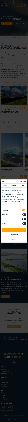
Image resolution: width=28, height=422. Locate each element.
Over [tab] (23, 185)
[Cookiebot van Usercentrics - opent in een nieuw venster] (20, 181)
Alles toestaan (14, 230)
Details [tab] (14, 185)
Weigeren (14, 239)
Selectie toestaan (14, 234)
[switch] (24, 214)
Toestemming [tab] (5, 185)
